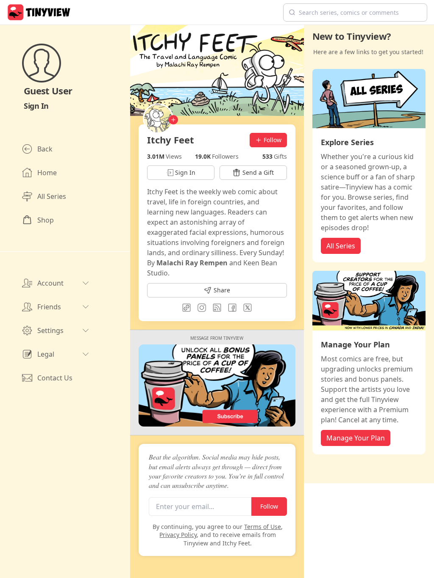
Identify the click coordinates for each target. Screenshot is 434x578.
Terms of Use (262, 527)
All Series (340, 245)
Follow (272, 140)
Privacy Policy (178, 535)
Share (222, 290)
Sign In (36, 106)
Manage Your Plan (355, 438)
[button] (355, 12)
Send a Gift (258, 172)
